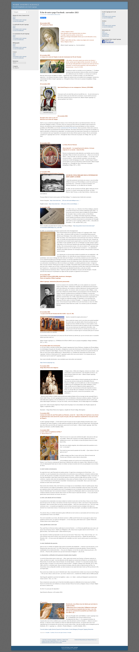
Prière (14, 18)
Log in (103, 31)
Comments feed (105, 34)
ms (45, 14)
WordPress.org (105, 36)
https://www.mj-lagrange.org (47, 362)
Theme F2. (75, 648)
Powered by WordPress (67, 648)
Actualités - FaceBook (50, 632)
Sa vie (14, 17)
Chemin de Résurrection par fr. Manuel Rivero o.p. (85, 639)
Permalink (69, 632)
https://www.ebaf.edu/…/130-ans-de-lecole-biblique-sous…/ (65, 200)
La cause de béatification (18, 21)
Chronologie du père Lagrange (19, 20)
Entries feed (104, 33)
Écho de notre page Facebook (61, 632)
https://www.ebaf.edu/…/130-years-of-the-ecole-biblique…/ (64, 203)
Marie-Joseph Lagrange (26, 5)
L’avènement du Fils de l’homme (68, 127)
